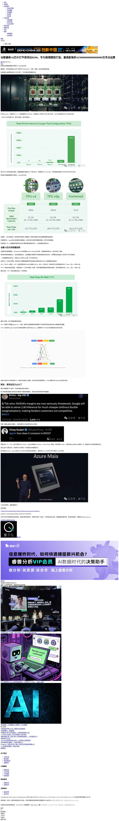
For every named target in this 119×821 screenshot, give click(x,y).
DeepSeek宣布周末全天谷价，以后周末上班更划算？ (16, 740)
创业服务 (6, 6)
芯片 (2, 520)
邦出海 (9, 16)
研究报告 (6, 775)
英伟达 (10, 520)
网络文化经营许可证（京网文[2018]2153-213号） (65, 800)
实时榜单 (9, 35)
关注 (2, 64)
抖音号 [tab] (3, 817)
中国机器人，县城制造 (7, 730)
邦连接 (6, 4)
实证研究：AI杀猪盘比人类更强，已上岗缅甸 (14, 725)
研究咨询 (6, 25)
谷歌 (7, 520)
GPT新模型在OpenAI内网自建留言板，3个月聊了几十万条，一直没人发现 (22, 682)
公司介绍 (6, 757)
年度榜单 (9, 33)
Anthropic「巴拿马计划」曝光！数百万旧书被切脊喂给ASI (17, 744)
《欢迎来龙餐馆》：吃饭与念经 (10, 746)
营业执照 (60, 805)
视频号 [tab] (3, 813)
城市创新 (9, 22)
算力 (4, 520)
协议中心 (6, 794)
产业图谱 (6, 773)
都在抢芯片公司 (5, 738)
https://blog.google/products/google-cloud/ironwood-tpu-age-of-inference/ (21, 511)
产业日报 (6, 771)
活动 (5, 29)
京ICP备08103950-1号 (43, 797)
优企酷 (9, 14)
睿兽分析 (6, 27)
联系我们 (6, 759)
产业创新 (6, 18)
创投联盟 (9, 20)
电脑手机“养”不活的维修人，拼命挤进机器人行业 (15, 732)
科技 (13, 520)
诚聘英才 (6, 762)
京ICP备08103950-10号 (68, 797)
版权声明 (6, 792)
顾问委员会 (7, 760)
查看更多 (3, 748)
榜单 (5, 31)
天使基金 (9, 12)
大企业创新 (10, 23)
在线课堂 (9, 10)
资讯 (5, 2)
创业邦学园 (10, 8)
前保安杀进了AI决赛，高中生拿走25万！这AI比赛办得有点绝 (18, 632)
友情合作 (6, 784)
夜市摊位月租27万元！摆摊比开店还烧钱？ (13, 728)
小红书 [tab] (3, 815)
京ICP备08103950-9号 (55, 797)
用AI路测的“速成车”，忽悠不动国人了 (12, 742)
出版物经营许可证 (69, 805)
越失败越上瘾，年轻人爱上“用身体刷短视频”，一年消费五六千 (19, 736)
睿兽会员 (6, 770)
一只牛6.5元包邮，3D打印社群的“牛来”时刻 (13, 734)
